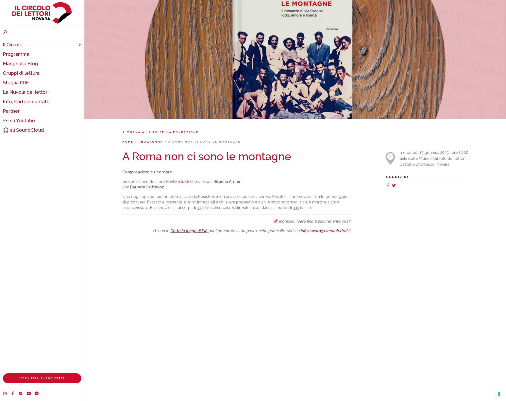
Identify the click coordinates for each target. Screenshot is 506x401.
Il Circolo (13, 44)
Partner (11, 111)
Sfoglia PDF (16, 82)
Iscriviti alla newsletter (42, 378)
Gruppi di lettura (21, 73)
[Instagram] (7, 394)
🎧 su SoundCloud (23, 130)
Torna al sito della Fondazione (163, 132)
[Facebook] (15, 394)
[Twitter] (395, 186)
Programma (16, 54)
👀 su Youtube (19, 120)
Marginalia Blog (20, 63)
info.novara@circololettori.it (326, 230)
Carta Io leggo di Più (189, 230)
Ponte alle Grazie (181, 181)
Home (128, 141)
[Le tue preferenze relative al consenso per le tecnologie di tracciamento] (499, 394)
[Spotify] (23, 394)
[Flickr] (38, 394)
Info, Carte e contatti (26, 101)
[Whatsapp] (399, 186)
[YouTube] (31, 394)
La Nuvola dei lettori (26, 92)
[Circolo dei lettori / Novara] (42, 13)
